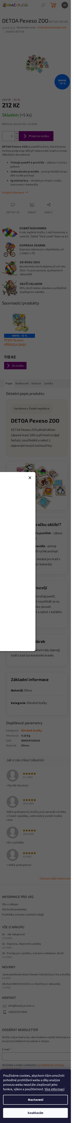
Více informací (54, 1089)
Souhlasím (35, 1113)
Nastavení (35, 1099)
